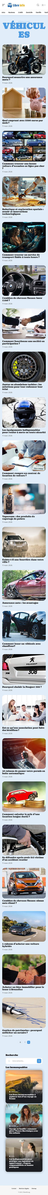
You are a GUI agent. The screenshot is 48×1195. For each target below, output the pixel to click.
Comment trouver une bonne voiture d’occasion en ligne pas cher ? (23, 166)
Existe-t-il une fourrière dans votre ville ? (23, 560)
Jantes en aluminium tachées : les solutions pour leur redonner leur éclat (22, 386)
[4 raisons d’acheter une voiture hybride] (24, 926)
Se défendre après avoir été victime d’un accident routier (23, 858)
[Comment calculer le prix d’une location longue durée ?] (24, 796)
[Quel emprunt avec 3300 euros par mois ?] (24, 103)
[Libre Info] (16, 5)
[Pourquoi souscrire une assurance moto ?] (24, 59)
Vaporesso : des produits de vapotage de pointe (18, 517)
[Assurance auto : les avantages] (24, 585)
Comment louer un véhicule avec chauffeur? (21, 644)
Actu (12, 1156)
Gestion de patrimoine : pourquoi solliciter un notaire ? (22, 1031)
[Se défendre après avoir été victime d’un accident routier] (24, 840)
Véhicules (14, 1092)
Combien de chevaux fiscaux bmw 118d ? (22, 299)
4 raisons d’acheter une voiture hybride (20, 945)
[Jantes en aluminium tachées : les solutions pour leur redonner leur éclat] (24, 367)
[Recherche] (38, 5)
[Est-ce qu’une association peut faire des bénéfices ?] (24, 710)
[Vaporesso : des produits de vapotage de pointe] (24, 499)
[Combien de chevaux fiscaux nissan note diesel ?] (24, 883)
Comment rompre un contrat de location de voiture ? (21, 474)
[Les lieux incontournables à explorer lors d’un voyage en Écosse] (24, 1086)
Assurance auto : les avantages (20, 603)
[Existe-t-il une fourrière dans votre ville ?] (24, 542)
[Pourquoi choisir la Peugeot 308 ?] (24, 669)
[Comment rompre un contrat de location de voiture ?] (24, 455)
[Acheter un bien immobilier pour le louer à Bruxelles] (24, 969)
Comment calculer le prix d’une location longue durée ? (21, 815)
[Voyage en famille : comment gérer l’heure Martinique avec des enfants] (24, 1121)
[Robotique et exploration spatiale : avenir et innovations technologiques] (24, 191)
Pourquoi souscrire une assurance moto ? (22, 78)
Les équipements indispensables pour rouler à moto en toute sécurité (24, 431)
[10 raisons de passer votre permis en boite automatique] (24, 753)
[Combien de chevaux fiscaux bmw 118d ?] (24, 280)
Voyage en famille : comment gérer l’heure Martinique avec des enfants (23, 1131)
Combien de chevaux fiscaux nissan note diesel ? (23, 901)
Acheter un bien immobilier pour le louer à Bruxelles (23, 988)
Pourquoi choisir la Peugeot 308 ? (22, 687)
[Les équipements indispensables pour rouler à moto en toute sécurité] (24, 412)
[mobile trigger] (4, 5)
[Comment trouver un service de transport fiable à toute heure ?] (24, 237)
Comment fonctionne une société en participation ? (23, 342)
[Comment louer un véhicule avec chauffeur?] (24, 626)
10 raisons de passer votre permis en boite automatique (23, 772)
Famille (13, 1126)
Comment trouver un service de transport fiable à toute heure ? (21, 256)
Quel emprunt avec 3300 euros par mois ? (22, 121)
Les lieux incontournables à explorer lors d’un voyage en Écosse (22, 1097)
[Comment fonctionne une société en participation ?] (24, 323)
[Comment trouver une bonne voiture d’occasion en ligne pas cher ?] (24, 146)
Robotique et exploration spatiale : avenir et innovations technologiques (23, 211)
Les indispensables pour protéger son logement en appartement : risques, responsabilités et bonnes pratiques (21, 1163)
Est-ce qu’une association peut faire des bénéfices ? (23, 729)
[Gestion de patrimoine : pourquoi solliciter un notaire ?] (24, 1013)
